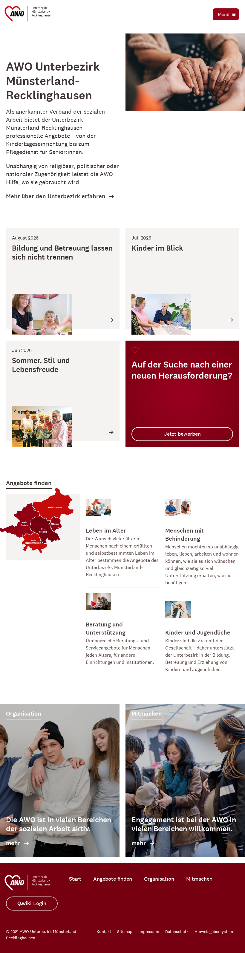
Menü (223, 14)
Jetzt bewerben (182, 434)
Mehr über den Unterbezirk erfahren (55, 196)
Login (31, 903)
